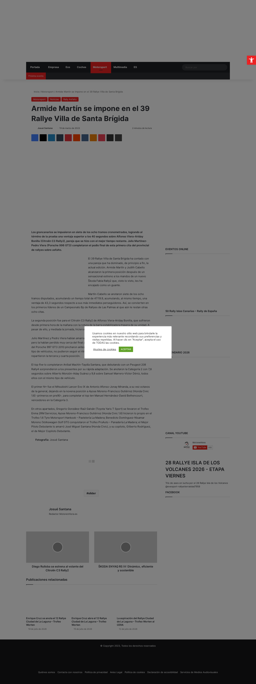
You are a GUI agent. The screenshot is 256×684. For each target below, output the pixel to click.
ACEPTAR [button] (126, 349)
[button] (251, 60)
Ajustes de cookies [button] (104, 349)
